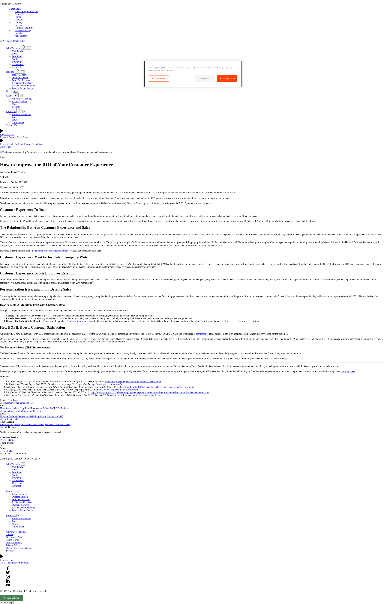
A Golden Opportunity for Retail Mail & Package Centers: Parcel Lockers (35, 424)
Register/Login (7, 134)
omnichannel (202, 334)
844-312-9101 (7, 451)
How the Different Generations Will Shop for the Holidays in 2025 (31, 416)
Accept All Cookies (227, 78)
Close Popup (6, 602)
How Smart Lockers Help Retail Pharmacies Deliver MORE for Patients (34, 408)
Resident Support (8, 137)
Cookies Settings (11, 598)
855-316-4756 (7, 440)
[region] (193, 73)
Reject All (205, 78)
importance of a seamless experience (52, 250)
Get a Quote (22, 137)
